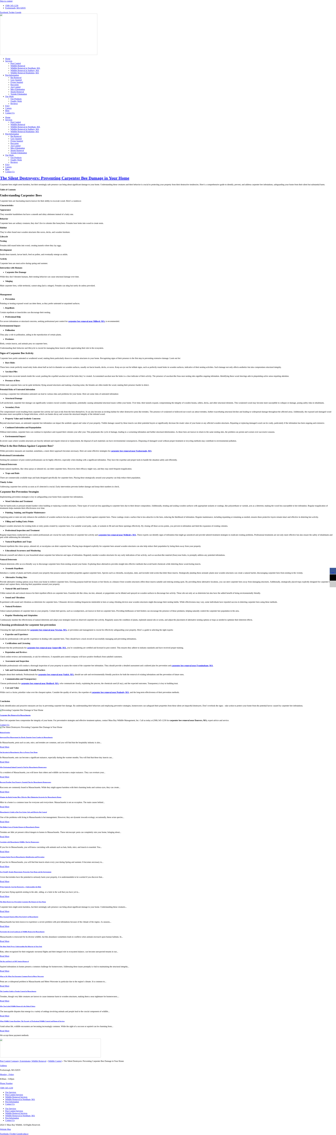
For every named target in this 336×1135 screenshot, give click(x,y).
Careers (8, 108)
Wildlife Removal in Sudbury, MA (24, 70)
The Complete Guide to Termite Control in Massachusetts (18, 991)
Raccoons (14, 85)
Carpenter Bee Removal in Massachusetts (15, 715)
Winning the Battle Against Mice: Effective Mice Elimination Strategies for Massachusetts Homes (30, 797)
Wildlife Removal (17, 66)
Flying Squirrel (16, 82)
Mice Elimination (17, 89)
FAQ (7, 106)
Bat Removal (15, 77)
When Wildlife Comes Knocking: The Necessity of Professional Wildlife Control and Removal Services (32, 1021)
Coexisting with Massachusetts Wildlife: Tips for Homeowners (19, 842)
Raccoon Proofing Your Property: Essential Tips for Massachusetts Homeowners (25, 782)
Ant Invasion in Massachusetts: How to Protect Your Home (19, 752)
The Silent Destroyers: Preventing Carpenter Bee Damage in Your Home (64, 178)
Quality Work (16, 101)
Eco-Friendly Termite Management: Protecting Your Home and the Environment (25, 872)
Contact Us (10, 113)
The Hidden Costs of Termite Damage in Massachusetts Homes (19, 827)
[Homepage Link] (48, 54)
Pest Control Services (14, 1095)
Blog (7, 110)
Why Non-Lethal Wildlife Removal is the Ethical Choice (17, 1006)
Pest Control (15, 63)
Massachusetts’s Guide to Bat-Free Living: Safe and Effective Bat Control (23, 812)
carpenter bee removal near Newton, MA (48, 630)
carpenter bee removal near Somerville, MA (46, 648)
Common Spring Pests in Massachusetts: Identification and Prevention (22, 857)
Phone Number (6, 1083)
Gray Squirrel (16, 80)
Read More (4, 747)
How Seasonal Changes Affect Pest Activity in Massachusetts (19, 916)
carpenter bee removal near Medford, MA (40, 683)
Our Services (10, 1092)
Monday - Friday (7, 1074)
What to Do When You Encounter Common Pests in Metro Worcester (22, 976)
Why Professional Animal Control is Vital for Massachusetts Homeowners (23, 767)
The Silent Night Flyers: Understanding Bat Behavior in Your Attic (21, 946)
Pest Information (12, 75)
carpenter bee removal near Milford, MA (86, 321)
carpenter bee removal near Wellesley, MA (117, 535)
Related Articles (5, 732)
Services (8, 61)
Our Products (16, 99)
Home (7, 59)
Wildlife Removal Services (16, 1097)
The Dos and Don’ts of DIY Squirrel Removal (14, 961)
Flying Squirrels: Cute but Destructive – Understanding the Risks (20, 887)
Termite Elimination (18, 94)
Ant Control (15, 87)
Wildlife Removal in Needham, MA (25, 68)
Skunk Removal (17, 92)
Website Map (5, 1129)
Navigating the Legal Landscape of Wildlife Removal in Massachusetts (22, 931)
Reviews (14, 103)
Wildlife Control (55, 1061)
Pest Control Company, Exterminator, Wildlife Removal (23, 1061)
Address (3, 1065)
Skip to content (6, 1)
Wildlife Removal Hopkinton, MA (24, 73)
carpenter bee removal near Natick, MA (56, 674)
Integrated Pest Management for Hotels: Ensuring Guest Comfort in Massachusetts (26, 737)
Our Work (9, 96)
